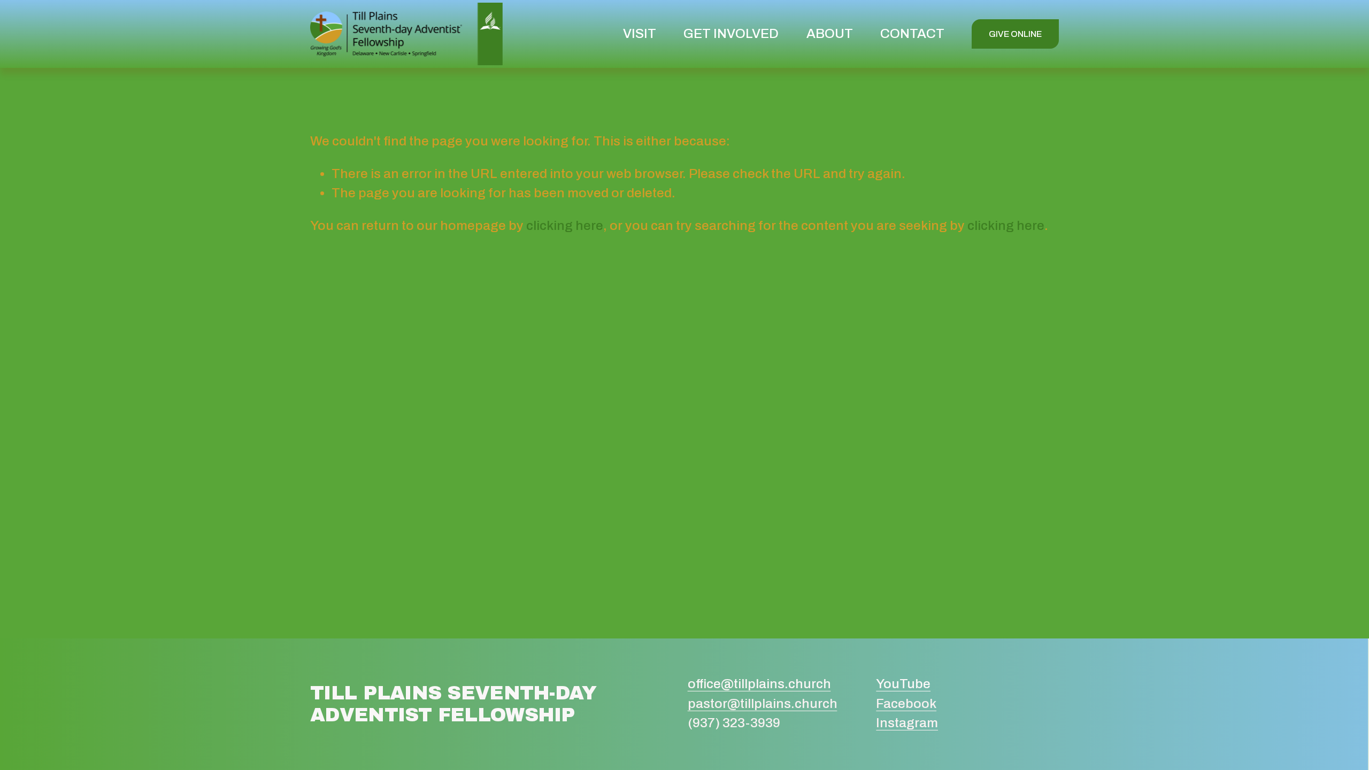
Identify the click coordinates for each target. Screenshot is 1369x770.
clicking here (564, 226)
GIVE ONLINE (1015, 33)
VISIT (639, 34)
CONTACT (912, 34)
